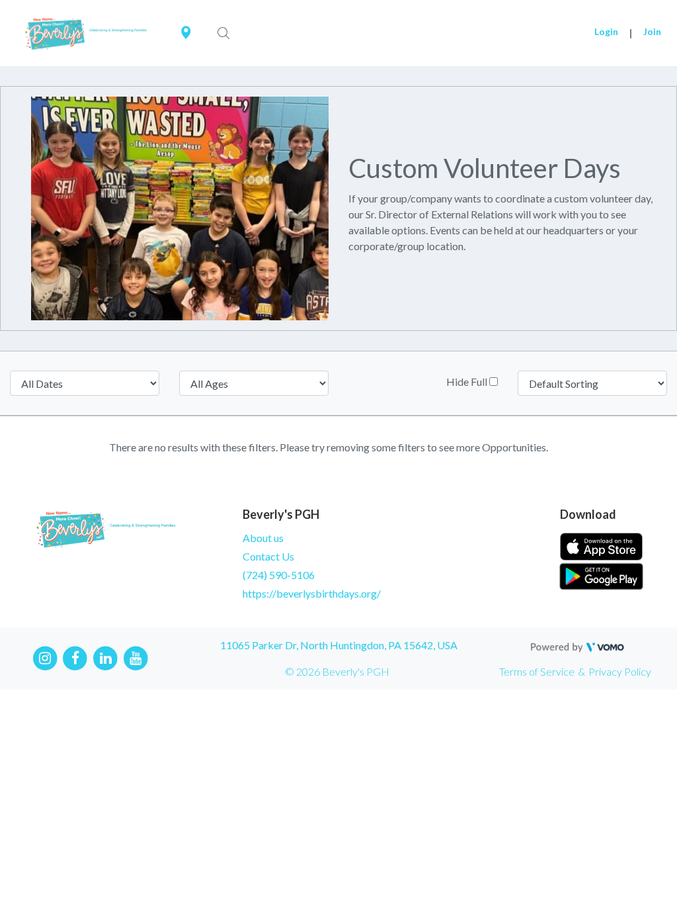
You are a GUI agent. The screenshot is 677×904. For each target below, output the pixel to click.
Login (606, 31)
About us (263, 537)
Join (652, 31)
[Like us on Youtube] (136, 657)
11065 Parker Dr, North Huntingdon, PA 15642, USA (339, 645)
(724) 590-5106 (279, 574)
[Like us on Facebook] (75, 657)
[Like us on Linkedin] (105, 657)
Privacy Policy (619, 671)
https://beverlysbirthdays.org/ (312, 593)
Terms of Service (537, 671)
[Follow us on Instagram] (45, 657)
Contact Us (268, 556)
